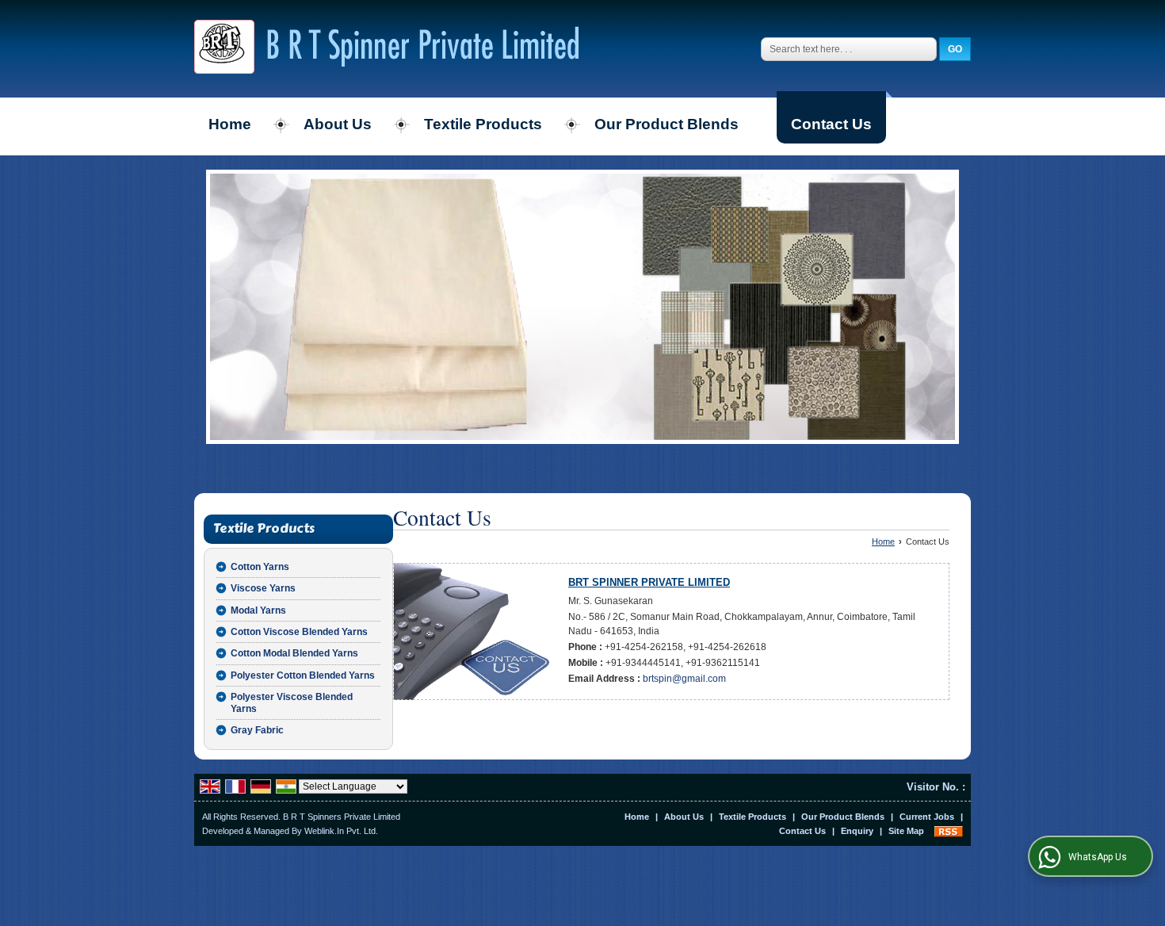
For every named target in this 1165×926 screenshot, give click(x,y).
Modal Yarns (258, 610)
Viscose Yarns (263, 588)
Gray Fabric (257, 730)
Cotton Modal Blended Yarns (294, 653)
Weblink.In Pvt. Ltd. (341, 831)
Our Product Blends (666, 124)
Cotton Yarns (260, 566)
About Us (338, 124)
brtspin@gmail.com (684, 678)
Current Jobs (927, 816)
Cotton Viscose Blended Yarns (299, 631)
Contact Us (831, 124)
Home (229, 124)
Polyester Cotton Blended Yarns (303, 675)
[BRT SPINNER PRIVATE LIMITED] (386, 49)
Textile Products (483, 124)
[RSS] (948, 831)
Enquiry (857, 831)
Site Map (906, 831)
